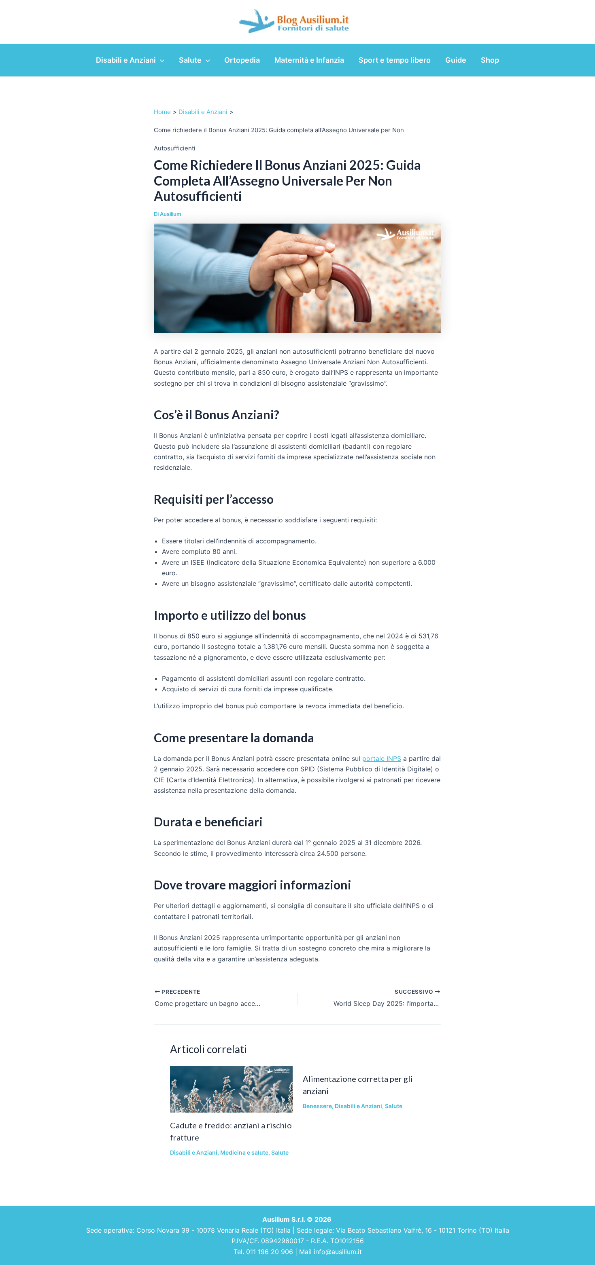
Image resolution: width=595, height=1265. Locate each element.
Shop (490, 60)
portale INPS (381, 758)
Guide (455, 60)
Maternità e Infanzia (309, 60)
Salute (190, 60)
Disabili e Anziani (126, 60)
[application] (160, 60)
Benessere (317, 1105)
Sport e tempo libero (395, 60)
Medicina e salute (244, 1152)
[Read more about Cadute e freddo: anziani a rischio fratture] (231, 1089)
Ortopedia (242, 60)
